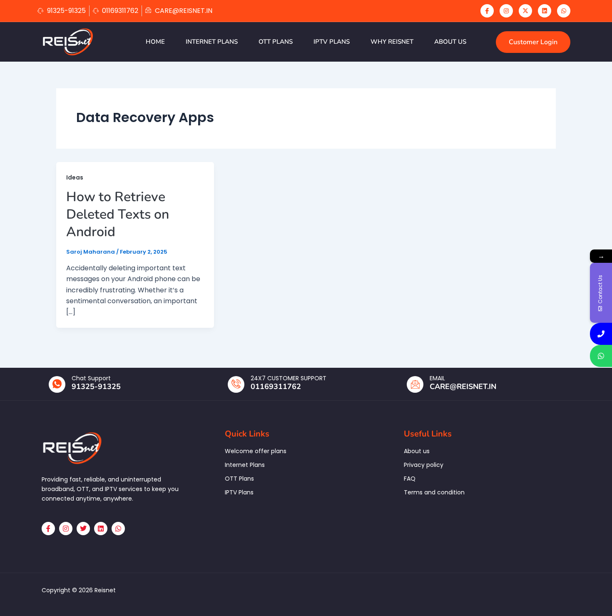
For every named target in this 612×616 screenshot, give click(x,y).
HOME (155, 41)
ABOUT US (450, 41)
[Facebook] (487, 10)
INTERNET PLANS (212, 41)
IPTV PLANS (331, 41)
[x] (525, 10)
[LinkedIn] (544, 10)
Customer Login (533, 42)
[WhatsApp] (563, 10)
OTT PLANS (276, 41)
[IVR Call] (601, 334)
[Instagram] (506, 10)
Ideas (74, 177)
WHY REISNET (392, 41)
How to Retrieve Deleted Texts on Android (117, 214)
